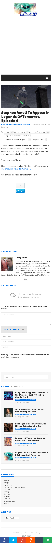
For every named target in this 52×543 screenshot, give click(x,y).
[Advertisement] (26, 43)
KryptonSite (29, 275)
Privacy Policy (35, 533)
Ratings (6, 492)
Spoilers (26, 124)
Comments (17, 387)
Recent (5, 387)
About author (9, 252)
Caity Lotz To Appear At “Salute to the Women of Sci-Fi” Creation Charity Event (31, 395)
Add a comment (9, 286)
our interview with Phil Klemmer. (16, 169)
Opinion (7, 490)
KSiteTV (10, 275)
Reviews (7, 494)
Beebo (6, 480)
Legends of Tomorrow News (12, 124)
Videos (6, 503)
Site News (7, 496)
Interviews (7, 485)
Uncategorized (9, 501)
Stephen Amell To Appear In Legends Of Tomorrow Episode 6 (25, 117)
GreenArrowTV (19, 275)
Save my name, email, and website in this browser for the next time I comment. (25, 356)
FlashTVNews (43, 275)
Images (6, 483)
